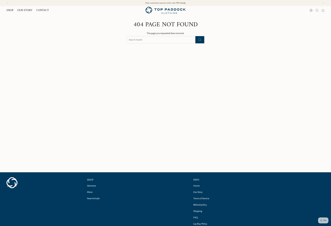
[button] (10, 10)
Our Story (198, 192)
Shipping (197, 211)
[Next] (323, 3)
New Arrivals (93, 198)
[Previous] (7, 3)
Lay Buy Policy (200, 224)
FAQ (195, 217)
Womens (91, 185)
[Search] (199, 39)
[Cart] (323, 10)
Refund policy (200, 204)
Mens (89, 192)
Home (196, 185)
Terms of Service (201, 198)
